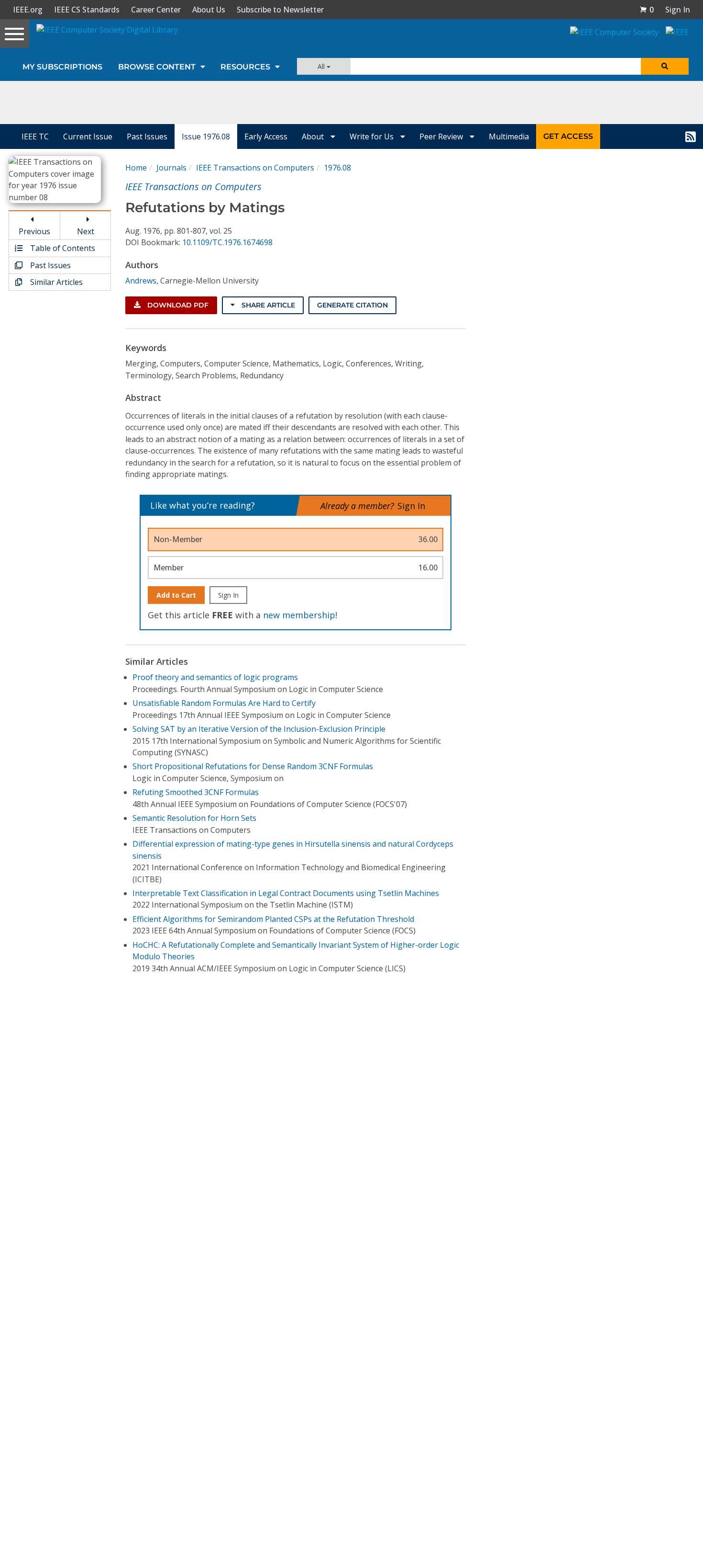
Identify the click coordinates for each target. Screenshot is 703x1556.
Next (85, 231)
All (322, 66)
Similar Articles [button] (55, 282)
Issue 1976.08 (206, 136)
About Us (208, 9)
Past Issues (147, 136)
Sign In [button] (677, 9)
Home (136, 167)
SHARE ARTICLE (267, 305)
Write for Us (372, 136)
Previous (34, 231)
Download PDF (177, 305)
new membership (299, 615)
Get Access (568, 136)
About (314, 136)
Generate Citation (352, 305)
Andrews (140, 280)
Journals (171, 167)
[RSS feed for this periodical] (690, 136)
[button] (646, 9)
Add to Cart (176, 595)
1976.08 (337, 167)
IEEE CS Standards (87, 9)
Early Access (265, 136)
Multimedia (509, 136)
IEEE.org (28, 9)
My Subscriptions (62, 66)
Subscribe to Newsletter (280, 9)
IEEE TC (35, 136)
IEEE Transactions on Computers (255, 167)
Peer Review (442, 136)
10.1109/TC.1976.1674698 (227, 242)
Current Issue (87, 136)
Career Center (156, 9)
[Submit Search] (665, 66)
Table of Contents (61, 248)
